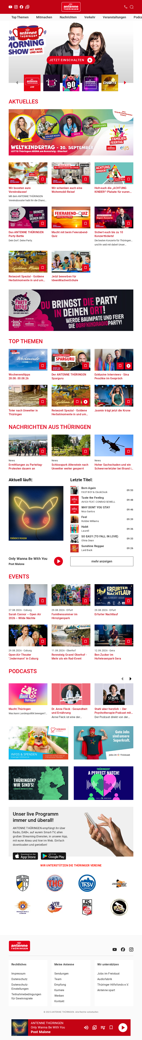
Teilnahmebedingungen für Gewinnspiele (26, 996)
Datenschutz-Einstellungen (20, 986)
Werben (59, 995)
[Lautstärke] (86, 1027)
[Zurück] (122, 679)
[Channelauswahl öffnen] (131, 7)
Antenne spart (106, 990)
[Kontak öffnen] (126, 7)
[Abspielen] (123, 1027)
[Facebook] (21, 7)
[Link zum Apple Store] (25, 856)
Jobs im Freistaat (108, 973)
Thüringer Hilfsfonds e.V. (113, 984)
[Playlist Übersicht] (103, 1027)
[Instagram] (16, 7)
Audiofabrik (104, 979)
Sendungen (61, 973)
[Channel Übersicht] (94, 1027)
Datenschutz (19, 979)
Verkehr (89, 17)
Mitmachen (44, 17)
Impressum (18, 973)
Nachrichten (68, 17)
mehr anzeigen (101, 561)
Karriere (59, 990)
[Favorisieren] (111, 1027)
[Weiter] (130, 679)
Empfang (60, 984)
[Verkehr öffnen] (27, 7)
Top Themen (20, 17)
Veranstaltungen (114, 17)
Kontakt (59, 1001)
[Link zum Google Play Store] (53, 856)
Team (57, 979)
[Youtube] (10, 7)
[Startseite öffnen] (71, 7)
